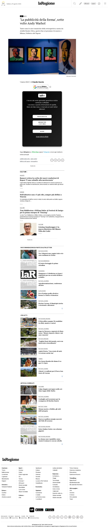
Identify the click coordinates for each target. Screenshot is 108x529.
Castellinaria (39, 483)
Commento (39, 492)
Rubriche (56, 474)
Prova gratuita (42, 116)
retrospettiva (34, 161)
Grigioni (4, 481)
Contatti (23, 516)
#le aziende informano (76, 484)
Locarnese (5, 474)
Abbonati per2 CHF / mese (42, 123)
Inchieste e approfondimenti (57, 476)
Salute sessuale (57, 497)
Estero (4, 490)
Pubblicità (31, 516)
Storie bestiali (56, 482)
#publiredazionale (75, 482)
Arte (20, 497)
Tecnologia (56, 480)
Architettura (56, 487)
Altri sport (21, 483)
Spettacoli (38, 468)
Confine (4, 492)
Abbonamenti (4, 516)
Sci (19, 476)
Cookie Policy (23, 517)
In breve (72, 495)
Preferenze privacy (34, 517)
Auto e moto (56, 489)
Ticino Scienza (74, 468)
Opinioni (38, 490)
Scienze (38, 474)
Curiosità (55, 484)
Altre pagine (74, 488)
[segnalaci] (81, 3)
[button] (49, 517)
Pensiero (38, 472)
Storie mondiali (23, 485)
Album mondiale (23, 491)
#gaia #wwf (73, 480)
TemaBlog (73, 478)
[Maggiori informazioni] (50, 87)
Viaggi (54, 478)
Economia (39, 487)
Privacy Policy (14, 517)
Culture (21, 495)
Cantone (5, 468)
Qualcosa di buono (75, 474)
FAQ (27, 516)
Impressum (17, 516)
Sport (21, 468)
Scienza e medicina (75, 470)
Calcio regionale (23, 474)
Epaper (93, 3)
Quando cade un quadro (57, 493)
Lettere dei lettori (57, 468)
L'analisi (38, 495)
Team (71, 499)
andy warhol (34, 159)
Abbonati (86, 3)
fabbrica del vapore (25, 161)
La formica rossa (40, 497)
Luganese (4, 476)
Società (38, 476)
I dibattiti (55, 470)
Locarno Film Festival (42, 481)
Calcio (20, 472)
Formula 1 (21, 481)
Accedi (42, 131)
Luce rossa (22, 489)
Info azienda (73, 497)
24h (71, 490)
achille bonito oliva (25, 159)
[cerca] (75, 3)
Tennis (20, 479)
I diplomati (55, 491)
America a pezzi (6, 497)
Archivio (72, 492)
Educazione (73, 472)
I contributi (39, 499)
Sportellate (22, 487)
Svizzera (5, 484)
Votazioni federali (7, 487)
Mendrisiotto (5, 479)
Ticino (3, 470)
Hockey (21, 470)
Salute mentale (57, 495)
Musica (38, 479)
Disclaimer (11, 516)
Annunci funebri (4, 517)
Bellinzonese (5, 472)
